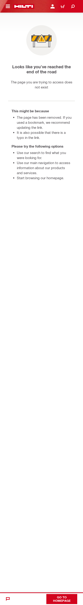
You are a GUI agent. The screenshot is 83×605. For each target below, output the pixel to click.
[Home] (23, 6)
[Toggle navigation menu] (8, 6)
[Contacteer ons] (8, 599)
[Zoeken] (73, 6)
